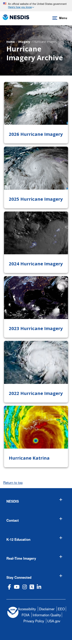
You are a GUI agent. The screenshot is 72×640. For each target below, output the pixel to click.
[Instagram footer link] (24, 586)
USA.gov (53, 621)
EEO (61, 608)
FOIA (25, 614)
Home (10, 42)
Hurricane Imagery (45, 42)
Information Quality (47, 614)
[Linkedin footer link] (39, 586)
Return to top (13, 482)
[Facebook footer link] (9, 586)
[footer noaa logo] (12, 612)
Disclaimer (47, 608)
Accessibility (27, 608)
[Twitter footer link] (32, 586)
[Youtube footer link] (17, 586)
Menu (63, 18)
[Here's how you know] (36, 5)
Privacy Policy (33, 621)
